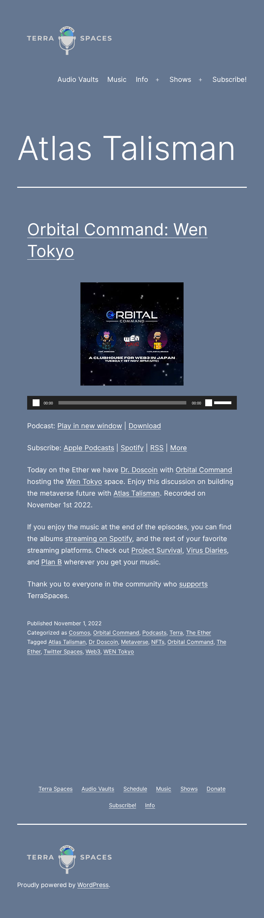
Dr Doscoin (103, 641)
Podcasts (154, 632)
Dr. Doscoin (139, 470)
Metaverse (134, 641)
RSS (157, 448)
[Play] (36, 402)
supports (193, 584)
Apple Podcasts (89, 448)
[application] (132, 403)
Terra (176, 632)
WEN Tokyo (118, 651)
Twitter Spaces (63, 651)
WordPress (93, 884)
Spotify (132, 448)
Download (145, 426)
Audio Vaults (77, 79)
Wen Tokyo (84, 481)
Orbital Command (204, 470)
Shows (180, 79)
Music (116, 79)
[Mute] (208, 402)
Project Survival (156, 550)
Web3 (93, 651)
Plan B (51, 562)
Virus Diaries (206, 550)
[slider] (223, 402)
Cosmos (79, 632)
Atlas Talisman (136, 493)
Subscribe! (229, 79)
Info (142, 79)
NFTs (157, 641)
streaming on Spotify (98, 538)
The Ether (198, 632)
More (178, 448)
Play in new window (89, 426)
